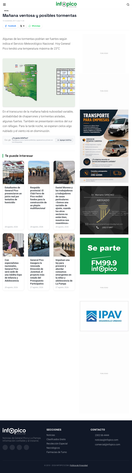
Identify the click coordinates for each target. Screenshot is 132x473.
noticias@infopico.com (106, 440)
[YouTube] (26, 447)
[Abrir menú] (4, 4)
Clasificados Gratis (56, 439)
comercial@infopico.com (107, 444)
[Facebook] (5, 447)
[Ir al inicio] (66, 4)
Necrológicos (53, 448)
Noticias (51, 435)
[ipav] (104, 316)
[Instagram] (12, 447)
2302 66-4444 (102, 435)
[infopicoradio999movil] (104, 256)
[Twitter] (19, 447)
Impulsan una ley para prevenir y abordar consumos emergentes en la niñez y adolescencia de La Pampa (64, 272)
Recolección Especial (57, 443)
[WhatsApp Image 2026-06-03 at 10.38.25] (104, 146)
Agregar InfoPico (65, 140)
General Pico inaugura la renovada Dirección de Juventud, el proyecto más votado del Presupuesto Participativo (37, 272)
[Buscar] (128, 4)
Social (6, 11)
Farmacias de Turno (57, 452)
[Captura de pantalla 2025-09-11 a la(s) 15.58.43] (104, 210)
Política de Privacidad (79, 465)
